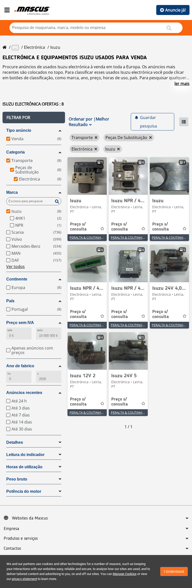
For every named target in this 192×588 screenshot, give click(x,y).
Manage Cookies (124, 574)
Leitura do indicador (25, 454)
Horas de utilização (24, 467)
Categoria (15, 152)
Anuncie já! (175, 10)
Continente (16, 279)
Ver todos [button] (15, 266)
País (10, 301)
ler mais (182, 83)
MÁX (40, 330)
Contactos (12, 548)
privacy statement (24, 579)
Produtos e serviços (21, 538)
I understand (174, 572)
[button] (33, 117)
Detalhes (14, 442)
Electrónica (34, 47)
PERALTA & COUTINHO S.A (89, 237)
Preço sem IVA (20, 322)
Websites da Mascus (30, 518)
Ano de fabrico (20, 366)
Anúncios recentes (24, 392)
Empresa (11, 528)
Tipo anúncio (18, 130)
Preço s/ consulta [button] (78, 227)
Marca (12, 192)
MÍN (10, 330)
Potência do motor (23, 491)
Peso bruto (16, 479)
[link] (87, 176)
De (9, 373)
